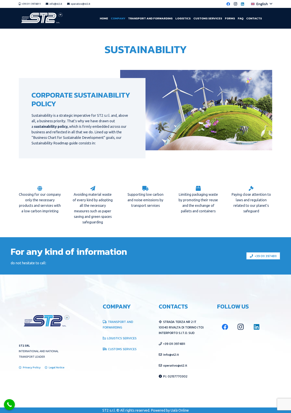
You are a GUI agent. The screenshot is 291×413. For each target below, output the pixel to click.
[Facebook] (228, 4)
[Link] (42, 18)
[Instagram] (235, 4)
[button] (261, 4)
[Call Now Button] (9, 404)
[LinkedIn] (242, 4)
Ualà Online (180, 410)
